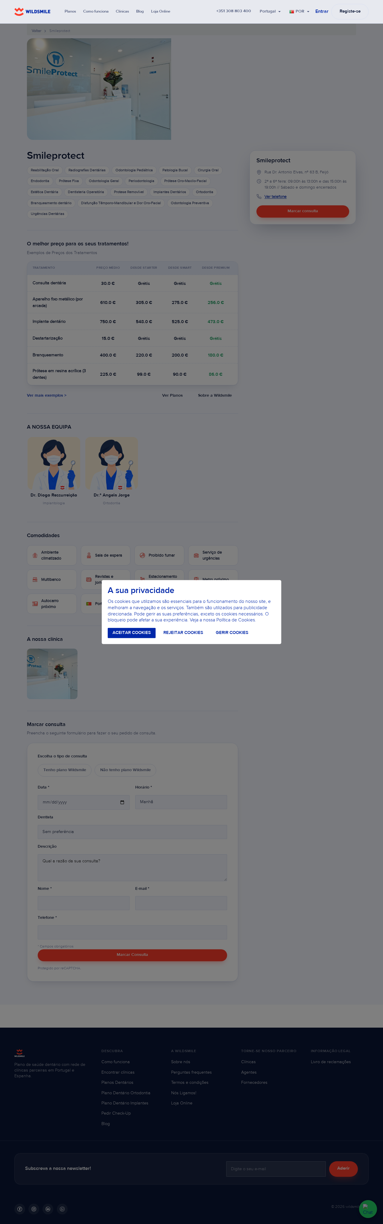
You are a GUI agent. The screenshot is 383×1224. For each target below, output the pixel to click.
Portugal (268, 12)
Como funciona (96, 11)
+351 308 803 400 (233, 11)
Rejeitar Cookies (183, 633)
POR (300, 12)
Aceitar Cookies (132, 633)
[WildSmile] (32, 11)
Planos (70, 11)
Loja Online (160, 11)
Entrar (322, 11)
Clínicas (122, 11)
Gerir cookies (232, 633)
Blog (140, 11)
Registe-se (350, 11)
